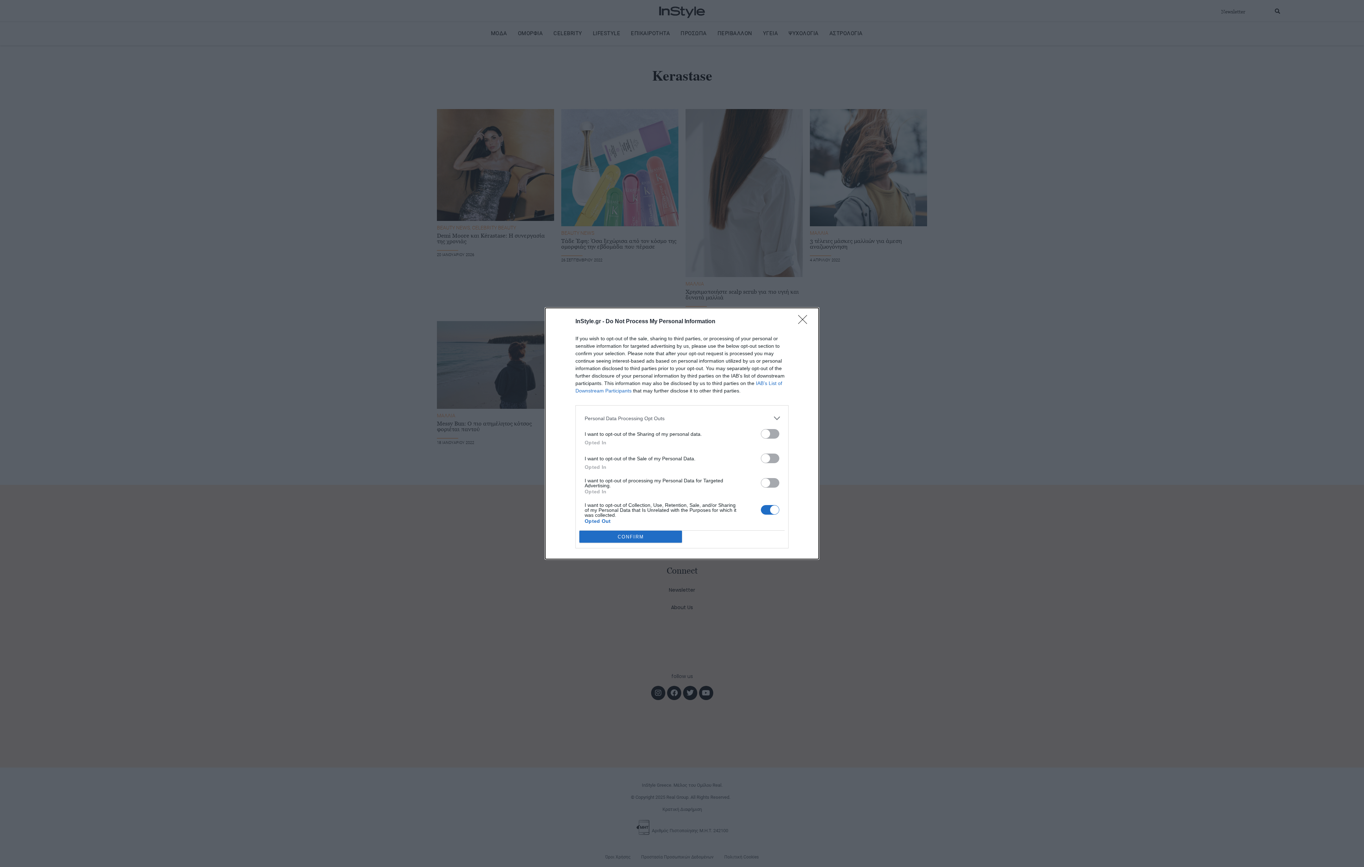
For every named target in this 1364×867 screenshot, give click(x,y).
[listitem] (682, 418)
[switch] (770, 434)
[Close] (805, 322)
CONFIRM (631, 537)
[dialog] (682, 433)
